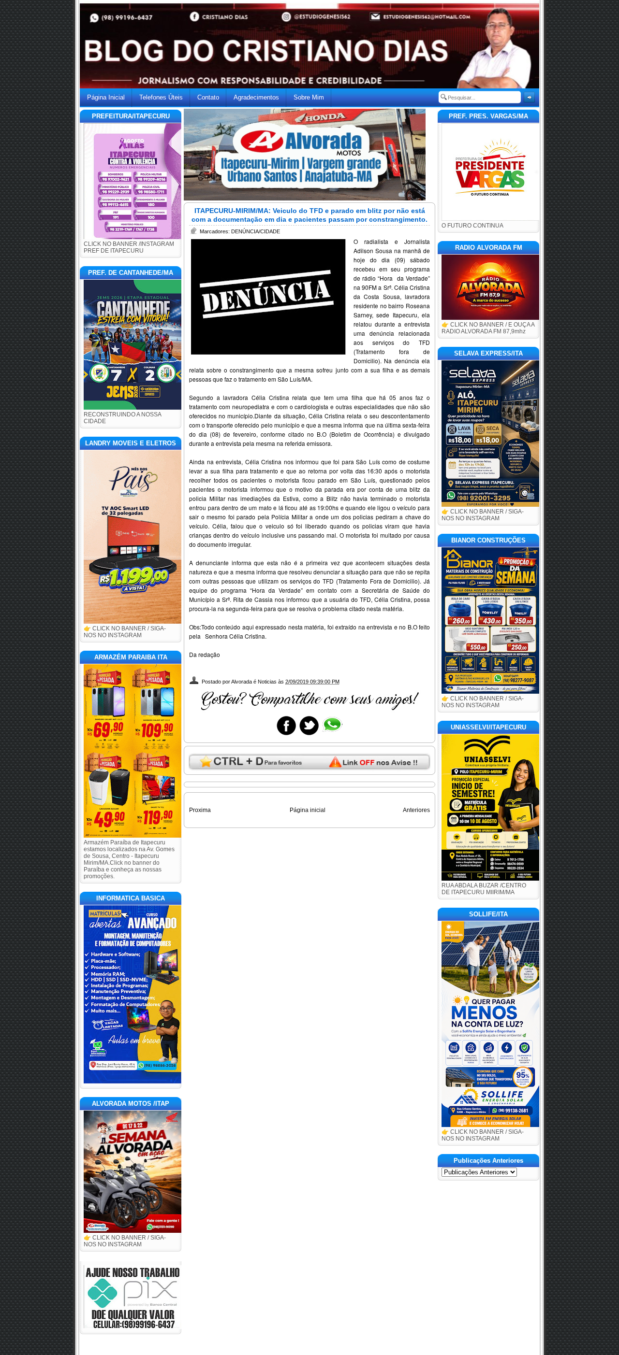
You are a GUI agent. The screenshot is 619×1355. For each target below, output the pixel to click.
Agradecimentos (256, 97)
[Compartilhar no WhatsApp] (331, 735)
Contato (208, 97)
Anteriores (416, 810)
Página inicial (307, 810)
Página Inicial (106, 97)
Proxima (200, 810)
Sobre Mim (309, 97)
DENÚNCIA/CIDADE (255, 231)
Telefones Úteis (161, 97)
